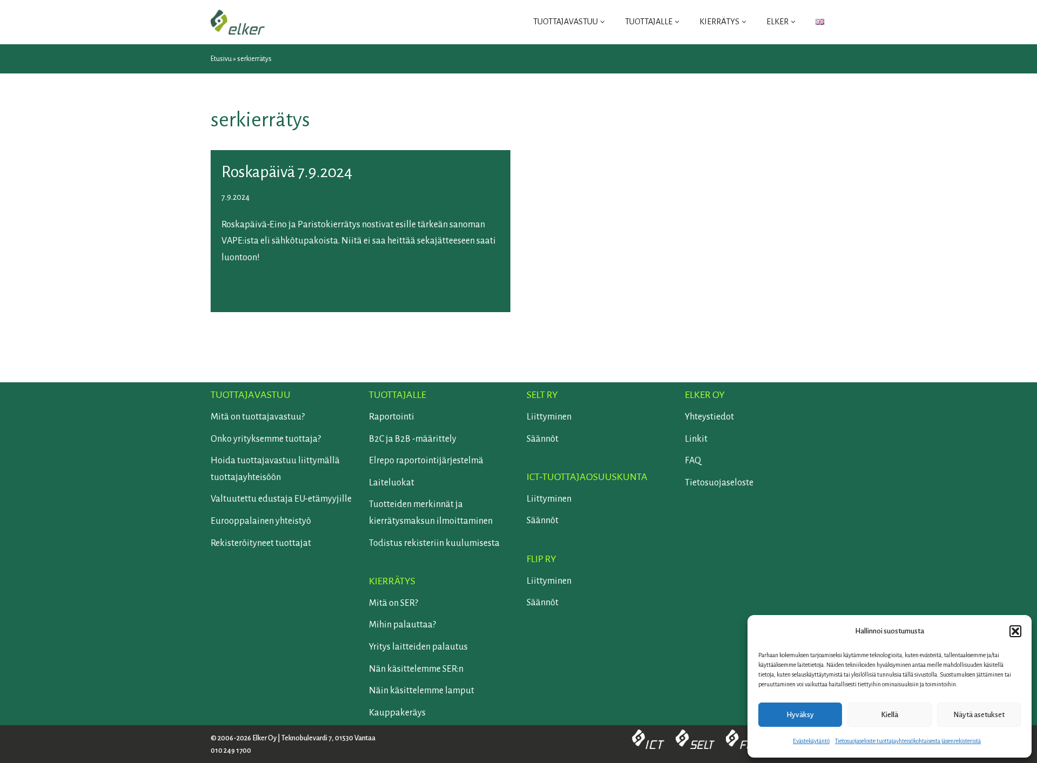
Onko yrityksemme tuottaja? (266, 439)
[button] (1015, 631)
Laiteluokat (391, 483)
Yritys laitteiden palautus (418, 647)
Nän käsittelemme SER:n (416, 669)
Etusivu (221, 59)
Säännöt (542, 439)
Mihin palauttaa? (402, 625)
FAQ (693, 460)
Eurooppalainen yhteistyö (261, 521)
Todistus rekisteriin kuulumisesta (434, 543)
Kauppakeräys (397, 713)
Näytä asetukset (979, 715)
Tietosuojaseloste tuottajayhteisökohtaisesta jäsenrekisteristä (908, 741)
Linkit (696, 439)
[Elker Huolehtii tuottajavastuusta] (238, 22)
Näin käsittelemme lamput (421, 691)
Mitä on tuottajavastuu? (258, 417)
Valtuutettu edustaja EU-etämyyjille (281, 499)
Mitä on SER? (393, 603)
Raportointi (391, 417)
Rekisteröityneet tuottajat (261, 543)
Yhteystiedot (709, 417)
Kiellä (889, 715)
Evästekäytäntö (811, 741)
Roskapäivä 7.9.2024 (287, 171)
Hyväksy (800, 715)
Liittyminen (549, 417)
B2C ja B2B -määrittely (412, 439)
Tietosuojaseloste (719, 483)
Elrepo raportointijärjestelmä (426, 460)
